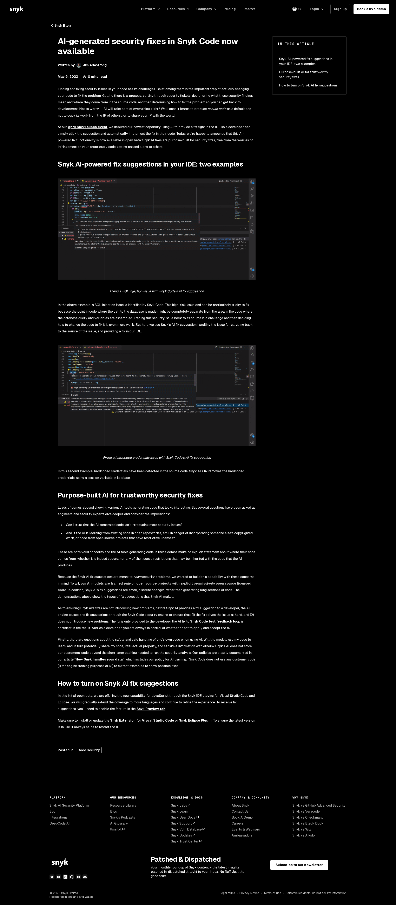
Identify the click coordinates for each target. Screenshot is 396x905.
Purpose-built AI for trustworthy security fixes (303, 74)
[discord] (84, 876)
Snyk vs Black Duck (307, 823)
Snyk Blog (62, 25)
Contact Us (240, 811)
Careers (238, 823)
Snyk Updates (181, 835)
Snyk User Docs (183, 817)
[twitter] (52, 876)
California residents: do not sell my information (315, 893)
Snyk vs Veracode (306, 811)
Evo (52, 811)
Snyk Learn (179, 811)
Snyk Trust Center (185, 841)
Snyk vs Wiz (301, 829)
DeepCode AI (60, 823)
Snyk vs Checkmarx (307, 817)
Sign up (340, 9)
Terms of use (272, 893)
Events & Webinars (246, 829)
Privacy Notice (249, 893)
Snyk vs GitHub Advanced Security (318, 805)
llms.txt (115, 829)
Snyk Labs (179, 805)
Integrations (58, 817)
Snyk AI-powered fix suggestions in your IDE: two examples (305, 61)
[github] (71, 876)
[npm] (78, 876)
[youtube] (58, 876)
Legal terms (227, 893)
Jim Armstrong (95, 65)
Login (314, 9)
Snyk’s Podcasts (122, 817)
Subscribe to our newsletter (299, 865)
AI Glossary (119, 823)
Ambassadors (242, 835)
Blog (113, 811)
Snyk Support (181, 823)
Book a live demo (371, 9)
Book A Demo (242, 817)
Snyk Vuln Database (186, 829)
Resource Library (123, 805)
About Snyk (240, 805)
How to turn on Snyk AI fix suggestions (308, 85)
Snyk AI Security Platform (69, 805)
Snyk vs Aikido (303, 835)
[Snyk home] (16, 9)
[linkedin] (65, 876)
